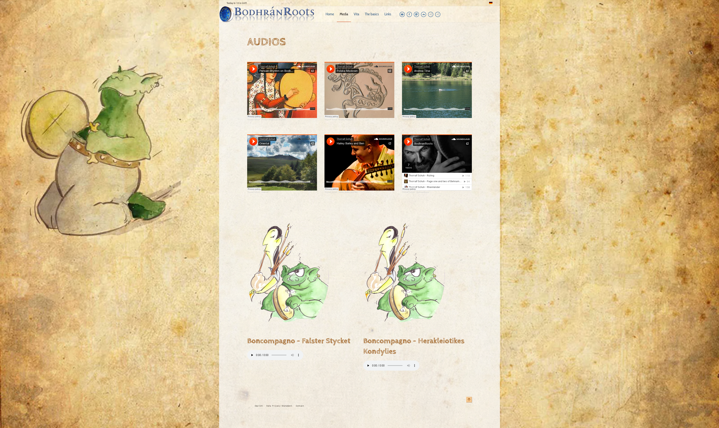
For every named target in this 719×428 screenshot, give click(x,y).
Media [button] (344, 14)
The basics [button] (372, 14)
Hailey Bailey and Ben (348, 192)
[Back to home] (268, 14)
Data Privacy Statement (279, 406)
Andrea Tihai (421, 120)
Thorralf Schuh (253, 120)
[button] (469, 399)
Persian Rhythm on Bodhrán (274, 120)
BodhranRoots (422, 192)
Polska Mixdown (346, 120)
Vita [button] (356, 14)
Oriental (265, 192)
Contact (300, 406)
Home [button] (330, 14)
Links (387, 14)
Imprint (259, 406)
